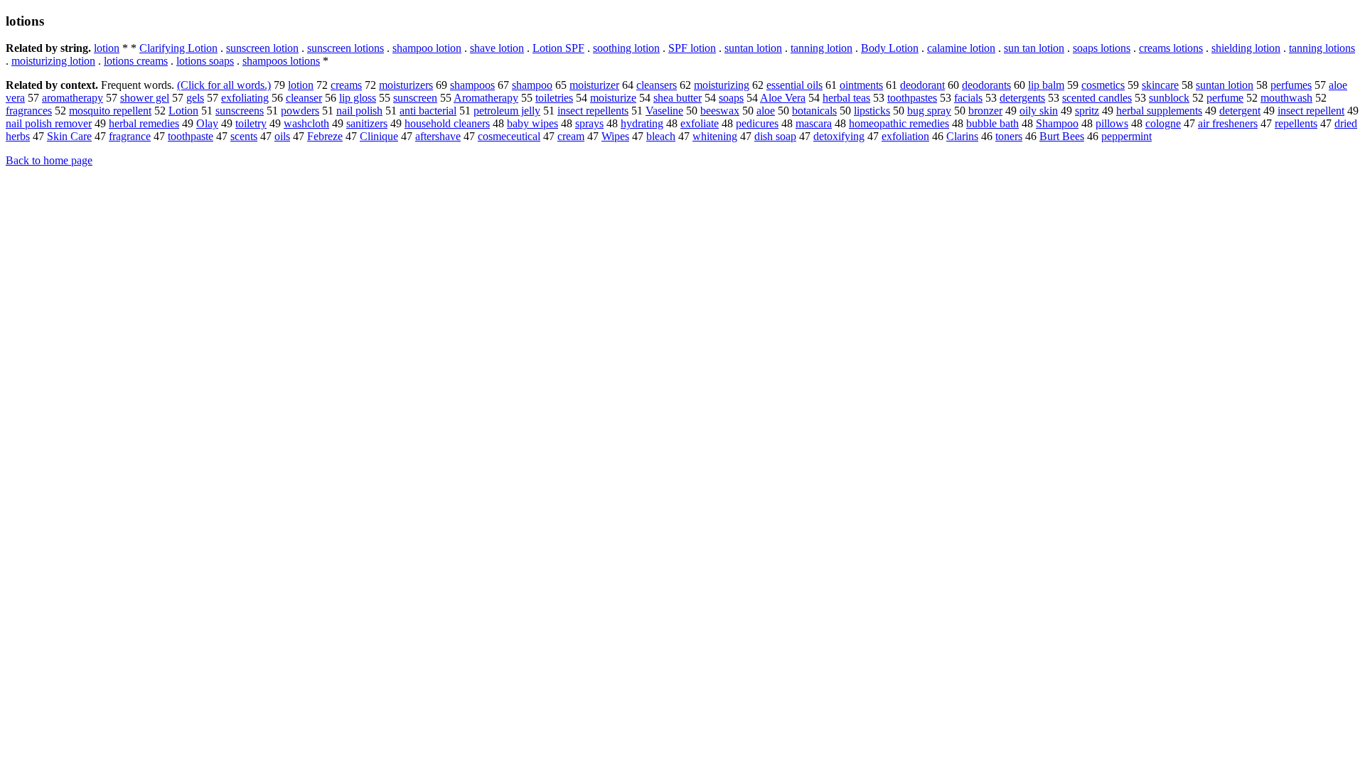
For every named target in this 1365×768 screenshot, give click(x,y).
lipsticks (872, 111)
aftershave (438, 136)
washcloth (306, 123)
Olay (207, 123)
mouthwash (1286, 98)
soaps (731, 98)
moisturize (613, 98)
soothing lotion (626, 48)
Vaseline (664, 111)
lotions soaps (205, 61)
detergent (1239, 111)
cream (570, 136)
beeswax (719, 111)
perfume (1224, 98)
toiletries (554, 98)
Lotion (183, 111)
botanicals (814, 111)
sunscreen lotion (262, 48)
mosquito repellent (110, 111)
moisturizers (406, 85)
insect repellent (1311, 111)
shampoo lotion (426, 48)
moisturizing (721, 85)
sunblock (1169, 98)
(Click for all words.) (224, 85)
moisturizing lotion (53, 61)
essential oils (794, 85)
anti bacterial (428, 111)
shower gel (144, 98)
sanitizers (366, 123)
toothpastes (912, 98)
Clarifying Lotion (178, 48)
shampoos (472, 85)
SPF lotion (692, 48)
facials (968, 98)
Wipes (615, 136)
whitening (714, 136)
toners (1008, 136)
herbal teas (846, 98)
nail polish (359, 111)
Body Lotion (890, 48)
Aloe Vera (782, 98)
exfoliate (699, 123)
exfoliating (245, 98)
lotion (106, 48)
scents (243, 136)
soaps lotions (1101, 48)
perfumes (1291, 85)
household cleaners (447, 123)
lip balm (1046, 85)
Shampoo (1057, 123)
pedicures (757, 123)
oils (282, 136)
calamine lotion (961, 48)
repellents (1296, 123)
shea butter (677, 98)
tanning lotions (1322, 48)
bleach (660, 136)
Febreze (325, 136)
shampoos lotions (281, 61)
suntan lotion (753, 48)
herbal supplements (1159, 111)
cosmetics (1103, 85)
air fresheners (1228, 123)
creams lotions (1171, 48)
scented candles (1097, 98)
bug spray (929, 111)
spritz (1087, 111)
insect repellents (592, 111)
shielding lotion (1245, 48)
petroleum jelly (506, 111)
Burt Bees (1061, 136)
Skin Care (69, 136)
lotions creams (136, 61)
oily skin (1038, 111)
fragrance (130, 136)
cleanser (304, 98)
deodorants (986, 85)
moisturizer (594, 85)
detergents (1022, 98)
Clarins (962, 136)
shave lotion (497, 48)
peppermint (1126, 136)
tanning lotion (821, 48)
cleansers (656, 85)
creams (346, 85)
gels (195, 98)
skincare (1160, 85)
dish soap (775, 136)
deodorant (922, 85)
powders (300, 111)
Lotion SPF (558, 48)
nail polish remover (49, 123)
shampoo (532, 85)
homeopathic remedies (899, 123)
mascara (814, 123)
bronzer (985, 111)
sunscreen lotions (345, 48)
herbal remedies (144, 123)
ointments (861, 85)
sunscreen (415, 98)
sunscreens (239, 111)
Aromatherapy (486, 98)
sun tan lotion (1034, 48)
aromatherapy (72, 98)
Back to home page (49, 160)
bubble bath (992, 123)
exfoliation (905, 136)
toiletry (251, 123)
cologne (1163, 123)
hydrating (642, 123)
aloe (765, 111)
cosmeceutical (509, 136)
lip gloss (357, 98)
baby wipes (532, 123)
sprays (589, 123)
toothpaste (190, 136)
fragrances (29, 111)
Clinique (379, 136)
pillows (1112, 123)
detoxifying (838, 136)
